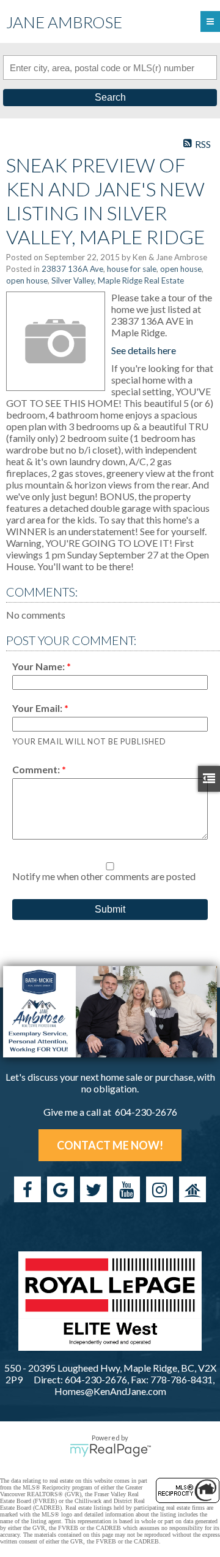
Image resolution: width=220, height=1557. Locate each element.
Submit (110, 909)
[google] (60, 1189)
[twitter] (93, 1189)
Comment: (37, 769)
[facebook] (27, 1189)
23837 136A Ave (72, 269)
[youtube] (126, 1189)
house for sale (131, 269)
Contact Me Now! (110, 1145)
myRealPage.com (110, 1450)
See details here (143, 350)
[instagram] (159, 1189)
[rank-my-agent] (192, 1189)
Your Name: (39, 666)
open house (181, 269)
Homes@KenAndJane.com (110, 1391)
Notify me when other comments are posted (104, 876)
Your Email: (38, 708)
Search (110, 97)
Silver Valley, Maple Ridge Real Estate (117, 280)
